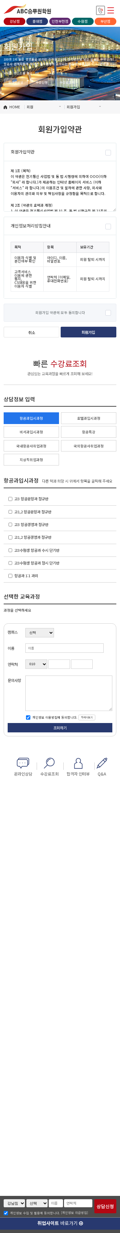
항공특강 (88, 431)
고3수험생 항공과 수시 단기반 (36, 550)
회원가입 (88, 332)
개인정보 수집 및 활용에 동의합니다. (35, 1213)
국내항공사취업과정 (31, 445)
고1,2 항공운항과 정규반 (32, 511)
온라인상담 (15, 82)
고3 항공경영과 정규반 (31, 524)
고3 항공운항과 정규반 (31, 498)
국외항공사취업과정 (89, 445)
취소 (31, 332)
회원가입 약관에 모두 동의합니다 (60, 312)
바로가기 (58, 1223)
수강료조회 (67, 82)
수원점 (83, 21)
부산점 (105, 21)
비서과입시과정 (31, 431)
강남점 (15, 21)
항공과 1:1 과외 (26, 575)
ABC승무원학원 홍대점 (27, 9)
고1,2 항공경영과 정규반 (32, 537)
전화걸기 (100, 10)
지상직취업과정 (31, 459)
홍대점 (37, 21)
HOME (14, 106)
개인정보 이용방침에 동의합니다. (54, 717)
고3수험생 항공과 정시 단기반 (36, 563)
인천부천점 (60, 21)
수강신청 (42, 82)
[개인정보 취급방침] (74, 1212)
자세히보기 (87, 717)
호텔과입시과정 (88, 418)
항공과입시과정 (31, 418)
